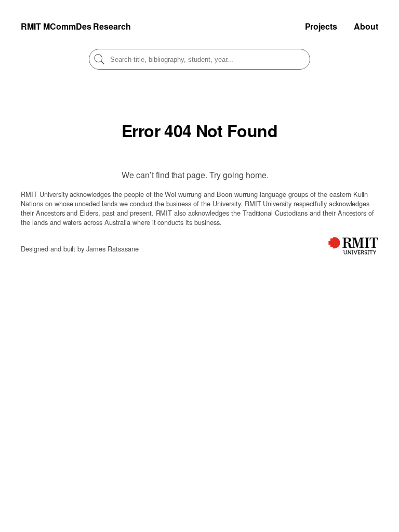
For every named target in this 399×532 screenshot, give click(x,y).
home (256, 175)
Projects (321, 26)
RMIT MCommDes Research (76, 26)
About (366, 26)
